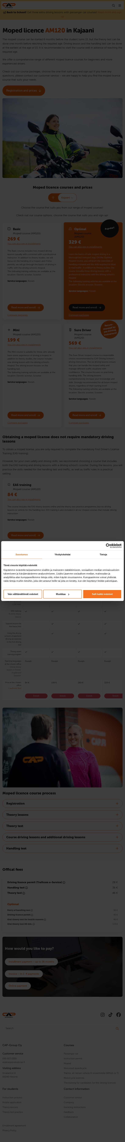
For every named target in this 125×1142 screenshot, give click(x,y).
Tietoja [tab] (103, 554)
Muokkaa (61, 594)
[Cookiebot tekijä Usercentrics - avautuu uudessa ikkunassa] (108, 545)
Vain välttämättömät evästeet (23, 594)
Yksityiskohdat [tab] (62, 554)
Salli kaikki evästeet (102, 594)
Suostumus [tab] (22, 554)
